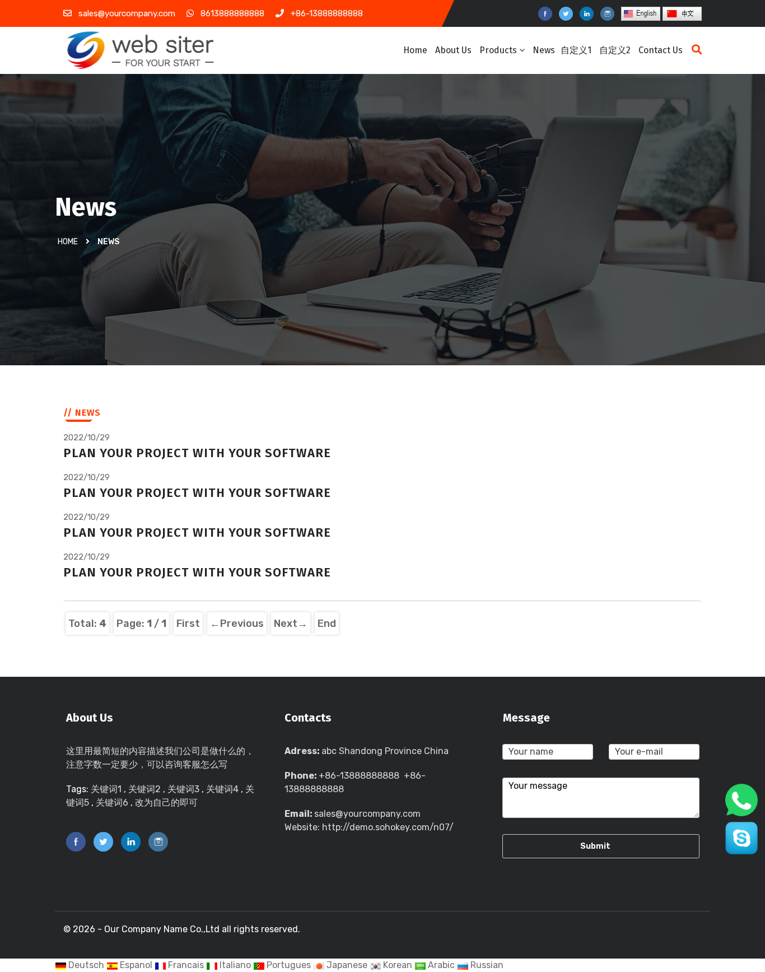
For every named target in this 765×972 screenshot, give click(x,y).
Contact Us (660, 50)
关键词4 (222, 789)
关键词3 (183, 789)
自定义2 (615, 50)
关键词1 (106, 789)
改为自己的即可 (166, 802)
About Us (453, 50)
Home (415, 50)
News (544, 50)
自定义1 (576, 50)
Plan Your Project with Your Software (197, 453)
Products (498, 50)
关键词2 (144, 789)
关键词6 (112, 802)
